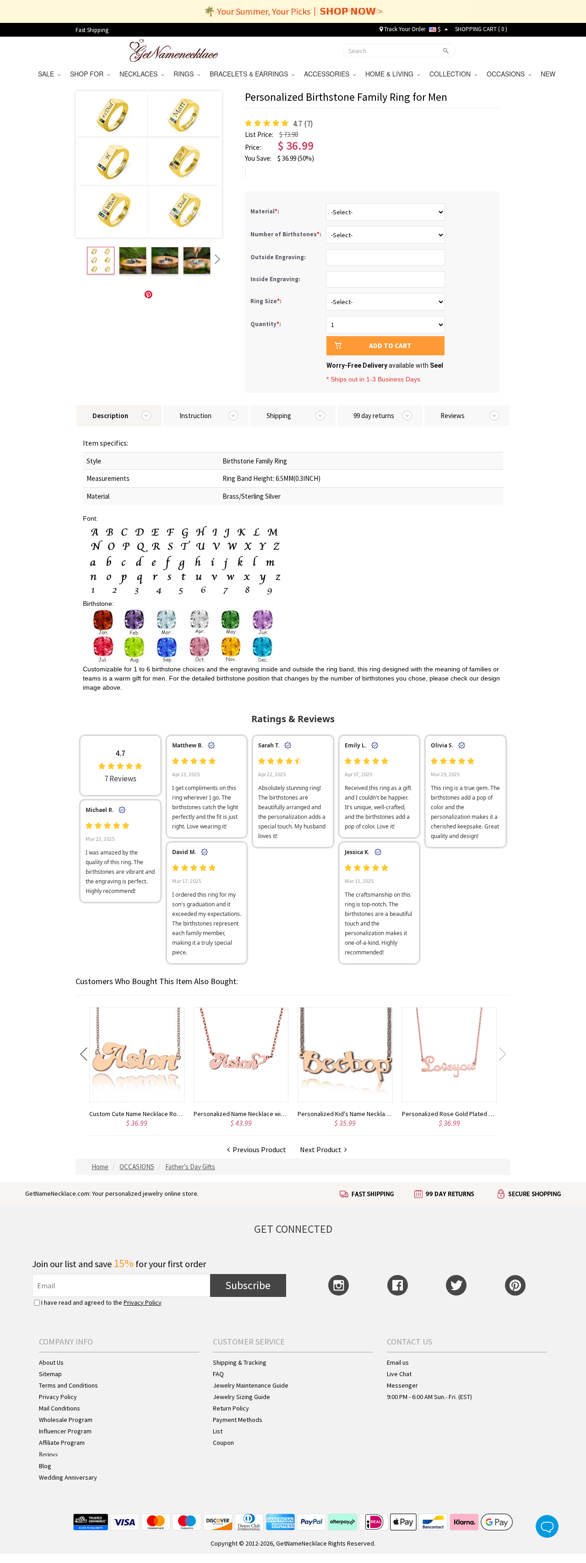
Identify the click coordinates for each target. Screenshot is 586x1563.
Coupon (223, 1442)
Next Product (322, 1149)
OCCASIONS (507, 73)
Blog (45, 1466)
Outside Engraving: (278, 257)
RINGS (185, 73)
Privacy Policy (143, 1302)
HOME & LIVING (391, 73)
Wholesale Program (65, 1420)
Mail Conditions (59, 1408)
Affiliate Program (62, 1442)
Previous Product (258, 1149)
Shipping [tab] (278, 415)
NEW (549, 73)
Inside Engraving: (276, 279)
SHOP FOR (88, 73)
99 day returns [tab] (373, 415)
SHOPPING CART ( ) (481, 29)
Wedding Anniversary (68, 1477)
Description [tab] (110, 415)
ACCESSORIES (328, 73)
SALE (48, 73)
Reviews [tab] (452, 415)
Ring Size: (266, 301)
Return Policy (231, 1408)
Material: (265, 211)
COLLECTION (451, 73)
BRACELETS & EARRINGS (251, 73)
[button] (84, 1054)
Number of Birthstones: (286, 234)
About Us (51, 1362)
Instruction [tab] (195, 415)
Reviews (48, 1454)
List (217, 1431)
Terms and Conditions (68, 1385)
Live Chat (399, 1374)
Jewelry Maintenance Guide (250, 1385)
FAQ (218, 1374)
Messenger (402, 1385)
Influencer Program (65, 1431)
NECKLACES (140, 73)
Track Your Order (404, 29)
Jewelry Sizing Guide (241, 1397)
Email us (398, 1362)
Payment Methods (237, 1420)
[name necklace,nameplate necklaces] (174, 49)
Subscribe (248, 1285)
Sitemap (50, 1374)
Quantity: (265, 324)
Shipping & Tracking (239, 1362)
